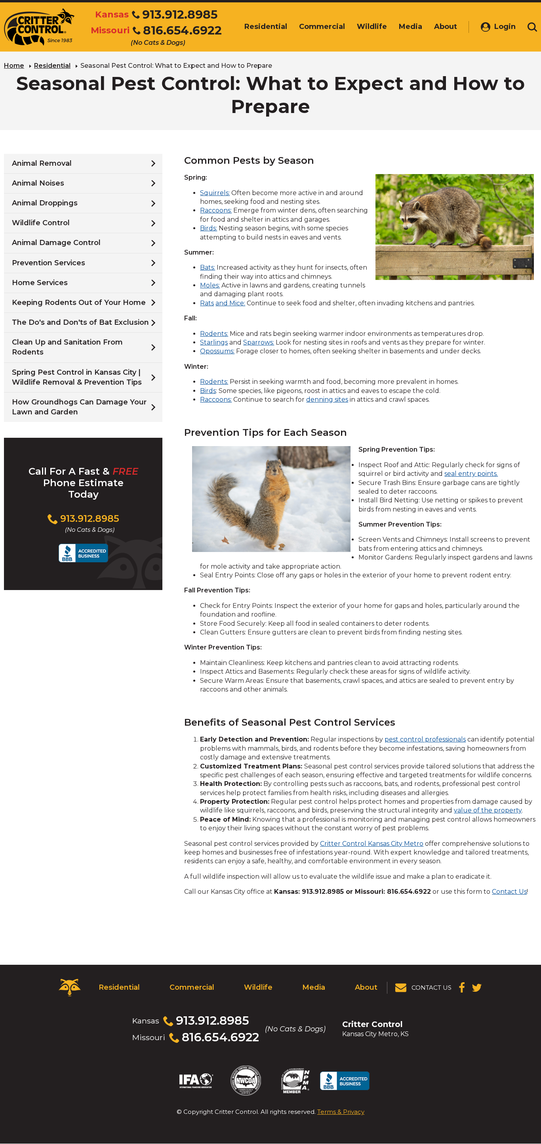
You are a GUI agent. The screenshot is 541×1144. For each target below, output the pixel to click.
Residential (52, 65)
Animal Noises (38, 183)
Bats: (207, 267)
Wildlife (258, 987)
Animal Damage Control (56, 242)
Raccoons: (216, 210)
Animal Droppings (45, 203)
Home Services (40, 282)
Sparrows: (258, 342)
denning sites (327, 399)
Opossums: (217, 351)
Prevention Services (48, 263)
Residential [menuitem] (265, 26)
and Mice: (230, 303)
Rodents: (214, 333)
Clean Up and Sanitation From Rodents (67, 347)
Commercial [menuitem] (322, 26)
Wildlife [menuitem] (372, 26)
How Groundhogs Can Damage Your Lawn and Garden (79, 407)
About (366, 987)
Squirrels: (215, 193)
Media (313, 987)
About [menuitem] (445, 26)
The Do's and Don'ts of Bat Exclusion (80, 322)
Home (14, 65)
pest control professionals (425, 739)
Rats (207, 303)
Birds (208, 391)
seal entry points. (471, 473)
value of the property (488, 810)
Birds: (208, 228)
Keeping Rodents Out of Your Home (79, 302)
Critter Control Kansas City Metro (371, 843)
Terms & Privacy (340, 1111)
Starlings (214, 342)
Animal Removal (42, 163)
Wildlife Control (41, 222)
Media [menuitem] (410, 26)
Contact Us (509, 891)
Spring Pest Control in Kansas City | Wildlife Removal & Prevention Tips (77, 377)
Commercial (192, 987)
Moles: (210, 285)
